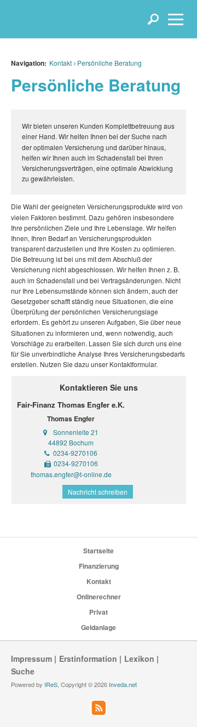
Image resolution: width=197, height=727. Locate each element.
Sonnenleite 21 (76, 432)
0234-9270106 (75, 452)
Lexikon (139, 658)
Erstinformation (88, 658)
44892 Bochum (71, 442)
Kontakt (60, 62)
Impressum (31, 658)
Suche (22, 671)
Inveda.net (123, 684)
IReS (50, 684)
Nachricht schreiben (98, 491)
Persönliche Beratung (109, 62)
